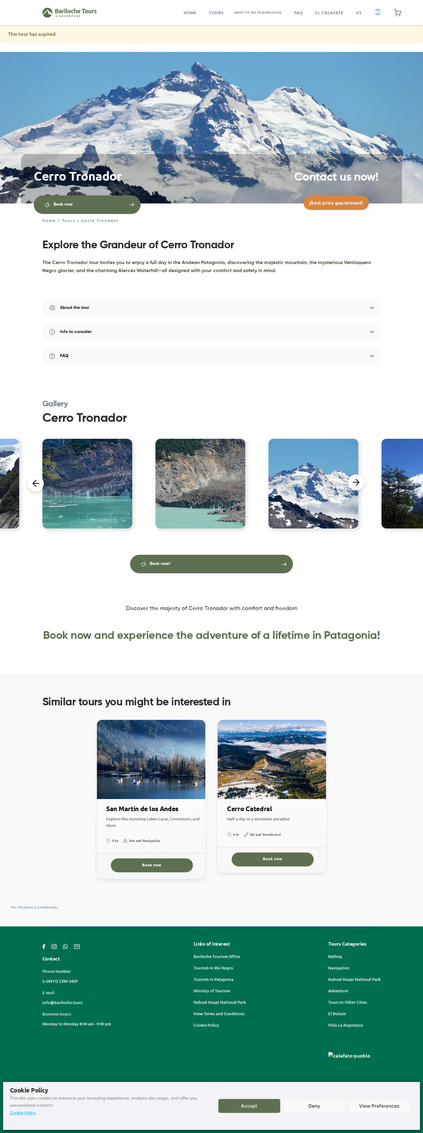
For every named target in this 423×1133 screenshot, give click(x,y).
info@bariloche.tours (62, 1002)
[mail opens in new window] (77, 946)
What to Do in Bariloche (258, 12)
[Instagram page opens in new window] (54, 946)
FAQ (298, 13)
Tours (216, 13)
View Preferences (379, 1106)
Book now (151, 865)
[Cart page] (397, 12)
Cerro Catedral (249, 808)
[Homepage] (69, 13)
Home (190, 13)
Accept (249, 1106)
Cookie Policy (23, 1113)
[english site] (378, 12)
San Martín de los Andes (142, 808)
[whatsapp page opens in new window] (65, 946)
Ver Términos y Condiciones (34, 907)
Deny (314, 1106)
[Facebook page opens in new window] (43, 946)
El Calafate (329, 13)
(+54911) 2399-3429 (59, 981)
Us (359, 13)
